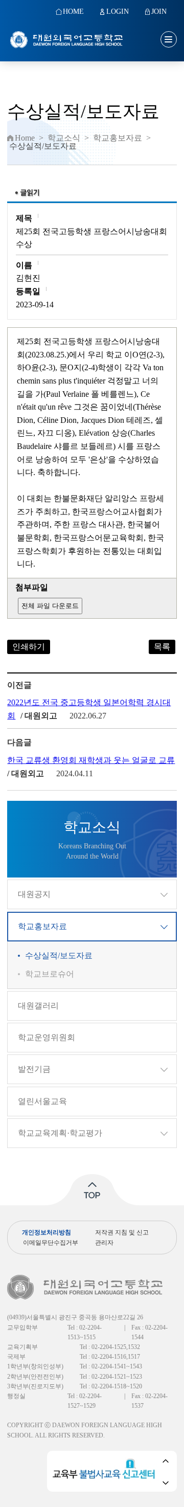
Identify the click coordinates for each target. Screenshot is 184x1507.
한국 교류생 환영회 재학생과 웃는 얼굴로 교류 (91, 760)
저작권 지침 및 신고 (122, 1232)
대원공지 (34, 894)
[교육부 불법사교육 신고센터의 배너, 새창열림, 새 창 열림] (105, 1471)
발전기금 (34, 1069)
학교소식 (64, 138)
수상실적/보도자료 (59, 955)
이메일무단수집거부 (50, 1242)
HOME (73, 11)
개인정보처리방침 (46, 1232)
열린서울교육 (42, 1101)
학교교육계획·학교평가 (60, 1133)
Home (25, 138)
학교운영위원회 (46, 1037)
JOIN (159, 11)
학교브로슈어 (49, 974)
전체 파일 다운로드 (50, 606)
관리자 (104, 1242)
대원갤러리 (38, 1005)
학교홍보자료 (42, 926)
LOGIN (117, 11)
